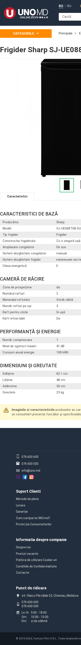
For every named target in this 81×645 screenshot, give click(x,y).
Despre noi (23, 547)
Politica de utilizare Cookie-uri (36, 560)
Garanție (22, 511)
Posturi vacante (27, 553)
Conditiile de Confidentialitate (36, 566)
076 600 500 (30, 463)
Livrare (20, 505)
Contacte (22, 572)
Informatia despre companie (41, 539)
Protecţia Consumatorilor (34, 524)
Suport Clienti (28, 491)
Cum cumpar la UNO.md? (33, 518)
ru (69, 6)
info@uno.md (31, 470)
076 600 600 (30, 457)
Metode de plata (27, 499)
